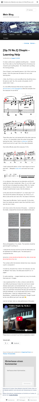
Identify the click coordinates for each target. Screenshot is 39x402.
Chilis (30, 34)
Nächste (33, 43)
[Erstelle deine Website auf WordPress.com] (19, 2)
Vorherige (26, 43)
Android (24, 34)
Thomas (5, 354)
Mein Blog (8, 14)
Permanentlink (11, 354)
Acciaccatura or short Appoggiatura (12, 88)
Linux (18, 34)
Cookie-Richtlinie (13, 395)
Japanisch (11, 34)
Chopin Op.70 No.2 (26, 352)
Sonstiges (5, 38)
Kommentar (27, 383)
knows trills (18, 168)
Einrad (5, 34)
